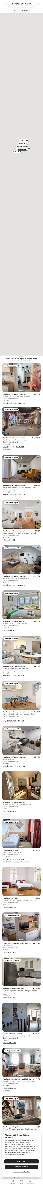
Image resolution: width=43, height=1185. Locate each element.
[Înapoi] (4, 4)
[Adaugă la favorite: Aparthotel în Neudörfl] (37, 821)
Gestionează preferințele (21, 1172)
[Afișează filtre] (39, 4)
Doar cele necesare (21, 1167)
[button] (5, 403)
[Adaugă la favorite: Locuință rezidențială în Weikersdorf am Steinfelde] (37, 915)
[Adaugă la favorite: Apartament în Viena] (37, 869)
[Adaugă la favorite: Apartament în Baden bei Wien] (37, 960)
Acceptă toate (21, 1161)
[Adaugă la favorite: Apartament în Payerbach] (37, 1098)
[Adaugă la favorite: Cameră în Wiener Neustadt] (37, 1005)
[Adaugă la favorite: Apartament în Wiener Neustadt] (37, 365)
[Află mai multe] (29, 360)
